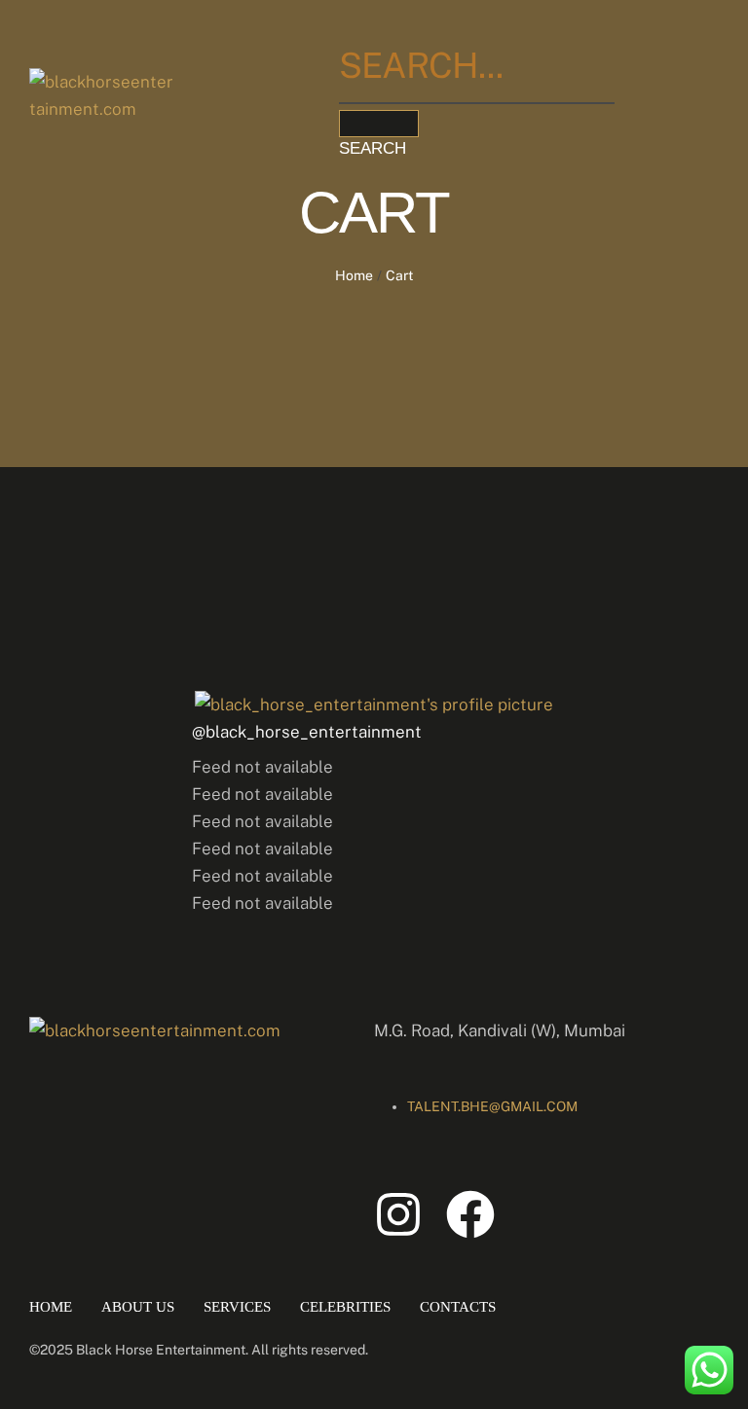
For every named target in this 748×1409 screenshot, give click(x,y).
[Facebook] (470, 1214)
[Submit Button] (379, 123)
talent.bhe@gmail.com (492, 1106)
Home (354, 275)
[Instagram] (398, 1214)
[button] (501, 149)
